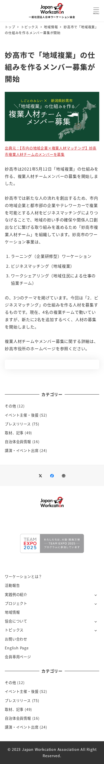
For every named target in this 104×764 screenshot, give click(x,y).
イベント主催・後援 (21, 415)
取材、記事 (14, 432)
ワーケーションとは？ (23, 576)
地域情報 (12, 612)
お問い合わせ (16, 639)
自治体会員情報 (18, 441)
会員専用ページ (18, 656)
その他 (10, 405)
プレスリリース (18, 423)
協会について (16, 621)
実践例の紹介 (16, 594)
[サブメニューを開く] (95, 594)
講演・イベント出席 (21, 450)
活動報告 (12, 585)
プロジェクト (16, 603)
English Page (17, 647)
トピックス (14, 629)
